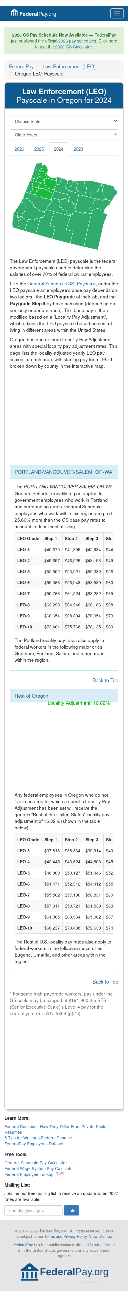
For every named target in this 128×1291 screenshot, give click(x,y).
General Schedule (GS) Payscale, (62, 283)
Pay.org (37, 14)
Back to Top (105, 680)
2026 (19, 149)
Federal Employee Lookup (29, 1174)
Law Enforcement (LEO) (69, 66)
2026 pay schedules (77, 41)
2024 (58, 149)
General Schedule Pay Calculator (35, 1163)
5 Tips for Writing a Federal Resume (38, 1138)
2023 (78, 149)
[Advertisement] (64, 418)
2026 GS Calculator (73, 47)
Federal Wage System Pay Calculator (39, 1168)
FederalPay (21, 66)
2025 (39, 149)
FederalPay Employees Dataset (33, 1144)
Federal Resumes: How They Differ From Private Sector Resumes (56, 1129)
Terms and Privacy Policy (65, 1236)
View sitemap (100, 1236)
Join (71, 1210)
